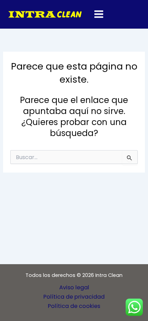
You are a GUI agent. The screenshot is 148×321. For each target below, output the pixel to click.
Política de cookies (74, 306)
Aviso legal (74, 287)
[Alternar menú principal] (98, 14)
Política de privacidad (74, 297)
